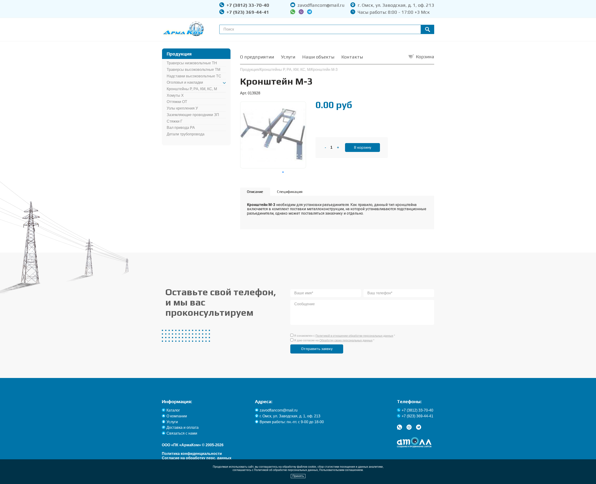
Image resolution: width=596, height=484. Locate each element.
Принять (298, 476)
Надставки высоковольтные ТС (194, 76)
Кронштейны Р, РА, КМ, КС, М (192, 89)
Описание (255, 191)
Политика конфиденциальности (192, 454)
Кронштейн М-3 (324, 70)
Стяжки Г (175, 121)
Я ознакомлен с (344, 335)
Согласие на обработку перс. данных (196, 458)
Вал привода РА (181, 128)
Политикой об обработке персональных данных (286, 470)
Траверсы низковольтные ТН (192, 63)
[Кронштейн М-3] (273, 104)
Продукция (249, 70)
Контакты (352, 56)
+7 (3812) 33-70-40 (248, 5)
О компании (176, 416)
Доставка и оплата (182, 427)
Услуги (288, 56)
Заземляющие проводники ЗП (193, 115)
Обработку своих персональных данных (345, 340)
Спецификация (289, 191)
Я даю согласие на (334, 340)
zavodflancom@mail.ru (321, 5)
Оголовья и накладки (185, 82)
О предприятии (257, 56)
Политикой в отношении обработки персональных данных (354, 335)
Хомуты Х (175, 95)
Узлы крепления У (182, 108)
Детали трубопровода (185, 134)
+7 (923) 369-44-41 (248, 12)
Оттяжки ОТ (177, 102)
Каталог (173, 410)
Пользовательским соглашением (341, 470)
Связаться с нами (181, 433)
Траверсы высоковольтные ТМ (193, 70)
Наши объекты (318, 56)
